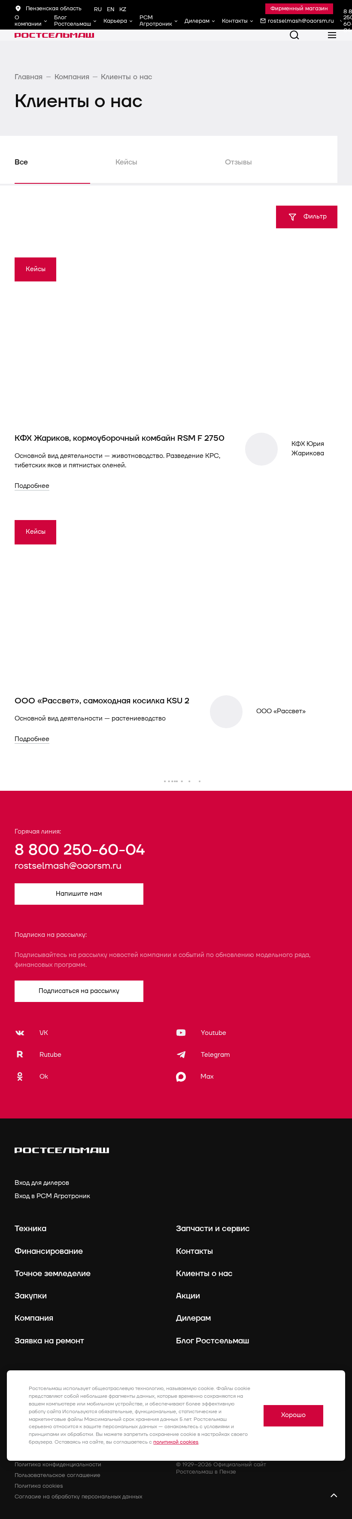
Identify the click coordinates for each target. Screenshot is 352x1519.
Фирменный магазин (299, 9)
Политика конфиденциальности (58, 1464)
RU (98, 9)
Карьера (115, 21)
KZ (122, 9)
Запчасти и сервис (213, 1228)
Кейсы (126, 162)
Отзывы (238, 162)
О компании (28, 21)
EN (110, 9)
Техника (30, 1228)
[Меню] (332, 35)
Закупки (31, 1295)
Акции (188, 1295)
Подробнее (32, 485)
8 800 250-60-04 (80, 850)
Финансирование (49, 1251)
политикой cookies (175, 1442)
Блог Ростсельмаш (72, 21)
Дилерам (197, 21)
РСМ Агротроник (156, 21)
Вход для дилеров (42, 1182)
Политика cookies (39, 1486)
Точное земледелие (53, 1273)
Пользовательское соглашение (57, 1475)
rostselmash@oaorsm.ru (68, 866)
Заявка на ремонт (49, 1340)
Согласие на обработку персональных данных (78, 1497)
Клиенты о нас (204, 1273)
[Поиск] (294, 35)
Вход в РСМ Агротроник (52, 1196)
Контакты (235, 21)
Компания (34, 1318)
